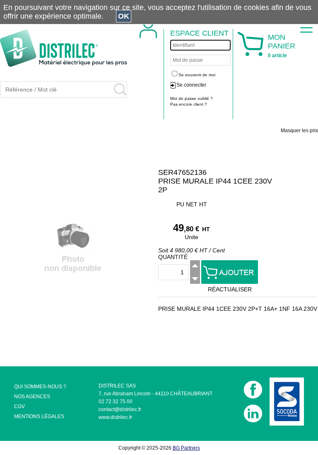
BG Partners (186, 448)
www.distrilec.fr (115, 417)
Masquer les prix (299, 130)
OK (123, 16)
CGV (19, 406)
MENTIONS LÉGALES (39, 416)
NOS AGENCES (32, 396)
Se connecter (191, 85)
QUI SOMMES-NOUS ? (40, 387)
